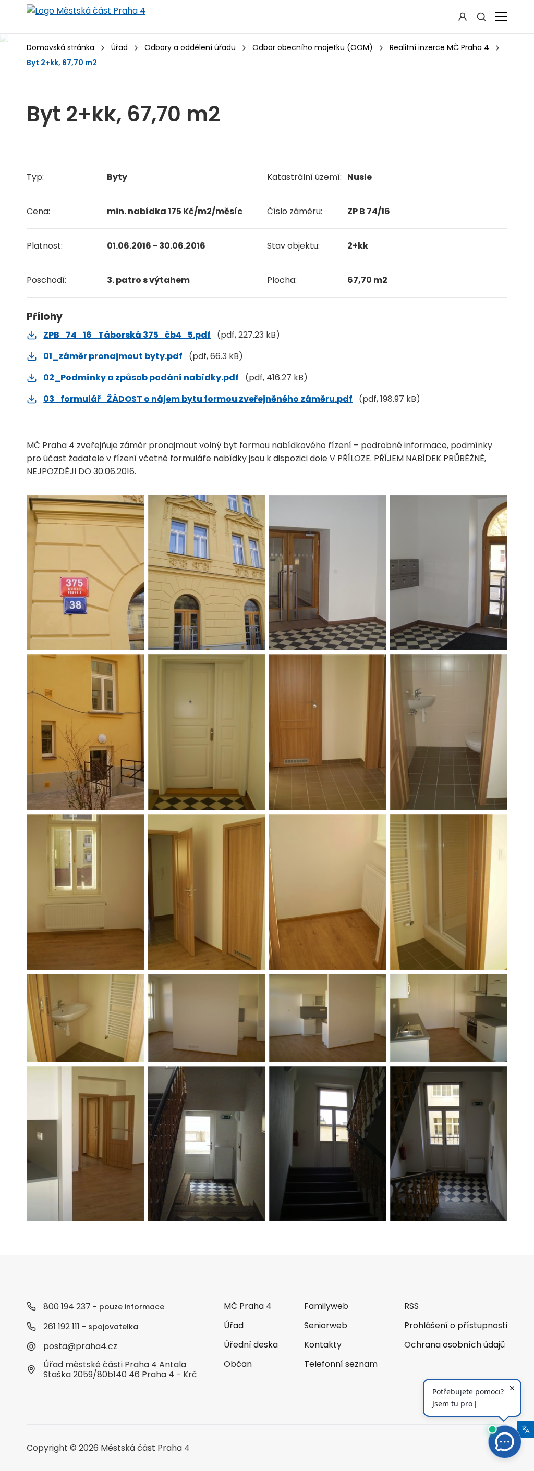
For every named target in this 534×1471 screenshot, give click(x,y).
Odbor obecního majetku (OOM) (312, 47)
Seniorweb (325, 1325)
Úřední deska (251, 1345)
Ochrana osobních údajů (454, 1345)
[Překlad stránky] (525, 1429)
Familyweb (326, 1306)
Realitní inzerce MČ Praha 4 (439, 47)
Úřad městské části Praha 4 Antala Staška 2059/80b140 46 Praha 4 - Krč (120, 1369)
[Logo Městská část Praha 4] (86, 16)
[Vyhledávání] (481, 16)
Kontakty (323, 1345)
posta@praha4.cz (80, 1346)
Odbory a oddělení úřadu (190, 47)
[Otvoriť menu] (499, 17)
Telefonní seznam (341, 1364)
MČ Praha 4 (248, 1306)
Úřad (119, 47)
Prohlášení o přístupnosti (455, 1325)
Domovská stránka (60, 47)
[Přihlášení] (462, 16)
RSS (411, 1306)
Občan (238, 1364)
